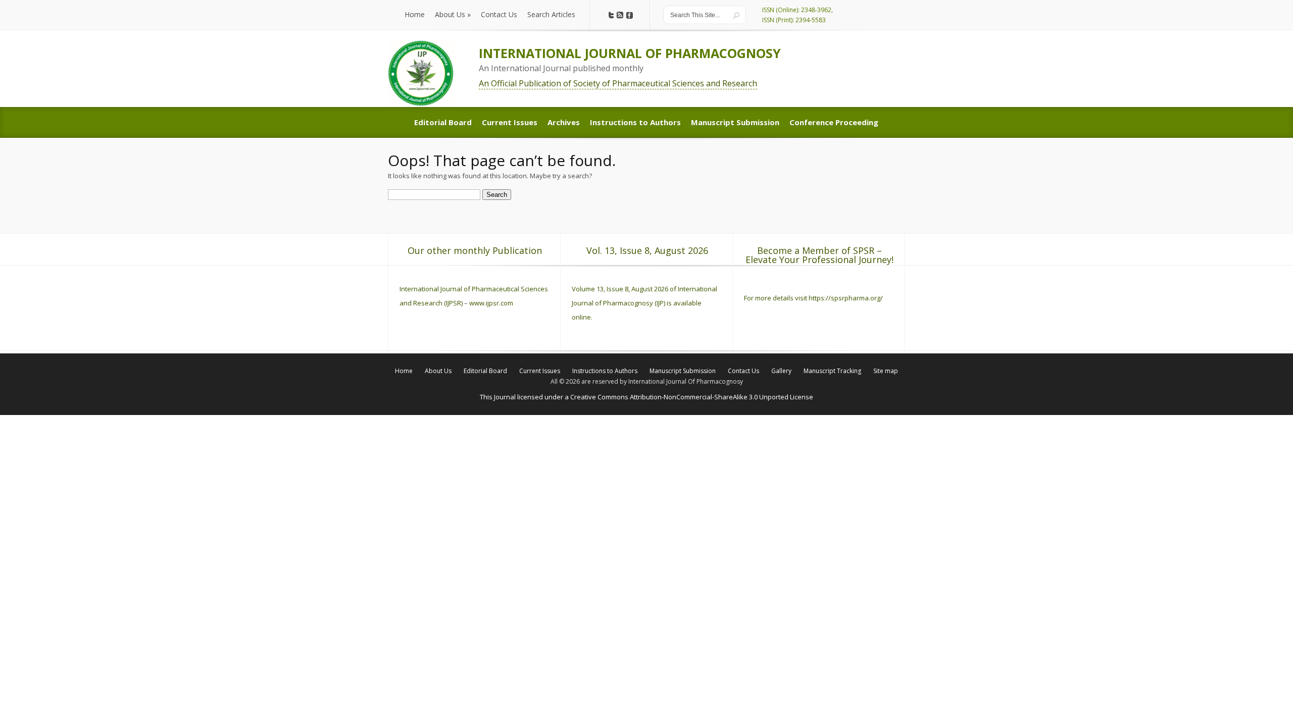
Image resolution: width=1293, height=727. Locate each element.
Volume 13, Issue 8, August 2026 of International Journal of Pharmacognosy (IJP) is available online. (644, 303)
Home (404, 371)
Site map (885, 371)
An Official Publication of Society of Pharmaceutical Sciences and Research (618, 83)
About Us (438, 371)
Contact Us (743, 371)
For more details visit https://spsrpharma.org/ (814, 297)
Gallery (781, 371)
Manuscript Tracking (832, 371)
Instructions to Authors (604, 371)
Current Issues (539, 371)
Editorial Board (485, 371)
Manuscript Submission (683, 371)
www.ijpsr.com (491, 302)
